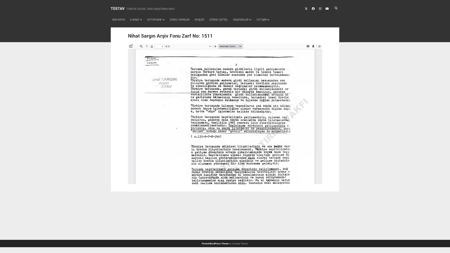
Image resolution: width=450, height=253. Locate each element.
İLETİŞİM (261, 19)
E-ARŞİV (134, 19)
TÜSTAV (118, 9)
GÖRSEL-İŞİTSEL (218, 19)
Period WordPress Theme (215, 243)
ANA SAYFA (118, 19)
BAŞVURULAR (241, 19)
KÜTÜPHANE (154, 19)
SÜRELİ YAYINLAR (179, 19)
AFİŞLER (199, 19)
